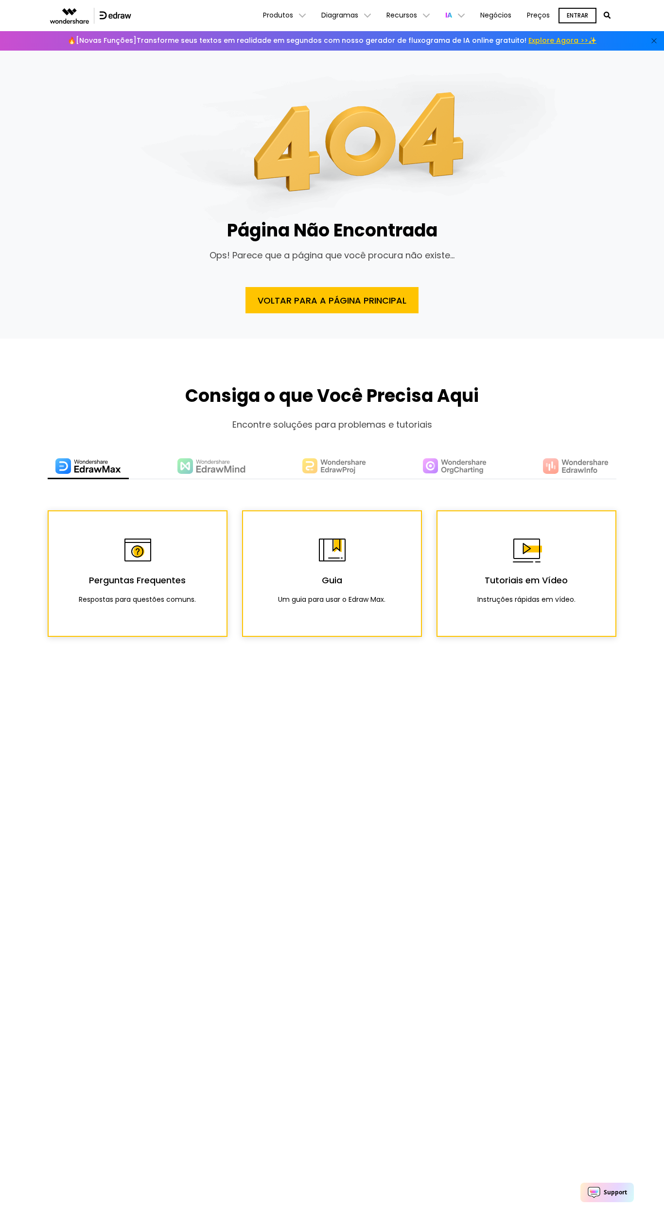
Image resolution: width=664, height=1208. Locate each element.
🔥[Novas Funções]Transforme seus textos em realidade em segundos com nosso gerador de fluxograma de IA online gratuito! (332, 40)
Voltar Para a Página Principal (332, 300)
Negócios (495, 15)
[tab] (88, 466)
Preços (538, 15)
